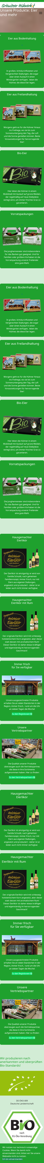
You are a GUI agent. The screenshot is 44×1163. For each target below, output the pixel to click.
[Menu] (40, 13)
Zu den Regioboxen (21, 714)
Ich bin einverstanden (12, 1159)
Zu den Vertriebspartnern (21, 777)
